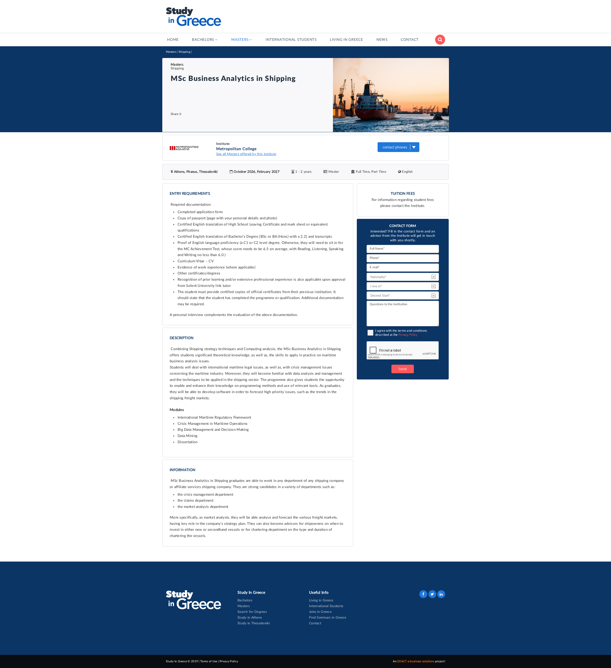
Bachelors (245, 600)
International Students (326, 606)
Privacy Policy (408, 335)
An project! (419, 661)
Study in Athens (249, 617)
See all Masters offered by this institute (246, 154)
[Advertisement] (358, 15)
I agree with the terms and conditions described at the (401, 333)
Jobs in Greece (320, 612)
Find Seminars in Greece (327, 617)
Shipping (184, 51)
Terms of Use (208, 661)
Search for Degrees (252, 612)
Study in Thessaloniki (253, 623)
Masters (171, 51)
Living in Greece (321, 600)
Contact (315, 623)
